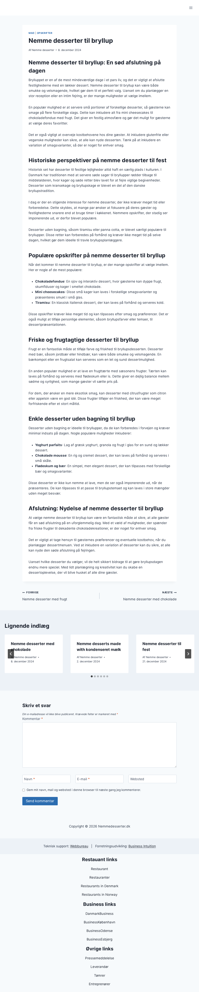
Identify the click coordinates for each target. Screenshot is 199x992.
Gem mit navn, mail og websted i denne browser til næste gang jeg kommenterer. (84, 790)
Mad (32, 33)
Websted (137, 779)
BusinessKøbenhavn (99, 922)
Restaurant (99, 869)
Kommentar (32, 719)
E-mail (83, 779)
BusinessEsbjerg (99, 939)
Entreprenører (99, 984)
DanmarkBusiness (99, 914)
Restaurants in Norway (99, 895)
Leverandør (99, 967)
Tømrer (99, 975)
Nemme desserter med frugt (44, 596)
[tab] (92, 676)
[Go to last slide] (11, 653)
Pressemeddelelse (99, 958)
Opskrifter (44, 33)
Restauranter (99, 877)
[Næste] (188, 653)
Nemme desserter (43, 50)
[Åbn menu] (190, 8)
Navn (29, 779)
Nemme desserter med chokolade (150, 596)
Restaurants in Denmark (99, 886)
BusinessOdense (99, 931)
